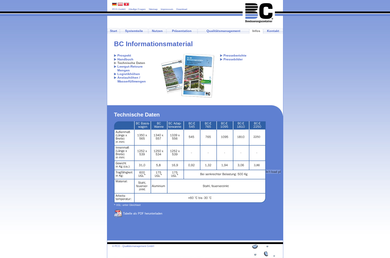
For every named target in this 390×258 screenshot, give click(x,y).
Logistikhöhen (128, 74)
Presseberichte (234, 55)
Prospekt (124, 55)
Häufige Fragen (137, 9)
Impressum (167, 9)
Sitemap (153, 9)
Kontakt (273, 31)
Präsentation (182, 31)
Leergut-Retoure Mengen (130, 68)
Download (181, 9)
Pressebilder (233, 59)
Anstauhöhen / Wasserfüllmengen (131, 79)
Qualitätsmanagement (223, 31)
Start (113, 31)
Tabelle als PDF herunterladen (142, 213)
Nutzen (157, 31)
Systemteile (134, 31)
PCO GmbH (118, 9)
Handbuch (125, 59)
